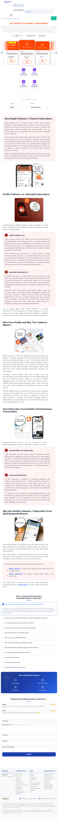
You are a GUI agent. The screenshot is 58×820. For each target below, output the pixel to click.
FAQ (31, 792)
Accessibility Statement (35, 788)
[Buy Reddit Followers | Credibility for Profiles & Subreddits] (8, 4)
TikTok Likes (46, 781)
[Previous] (2, 52)
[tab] (15, 681)
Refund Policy (19, 775)
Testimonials (32, 790)
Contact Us (32, 774)
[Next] (56, 52)
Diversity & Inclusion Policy (22, 784)
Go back (54, 16)
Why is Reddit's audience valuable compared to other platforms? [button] (21, 647)
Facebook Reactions (48, 786)
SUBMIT (29, 754)
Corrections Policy (20, 783)
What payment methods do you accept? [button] (15, 667)
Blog (31, 781)
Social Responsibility (34, 784)
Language (5, 771)
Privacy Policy (19, 779)
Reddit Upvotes (50, 31)
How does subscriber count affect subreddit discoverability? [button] (20, 627)
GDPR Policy (18, 781)
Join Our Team (33, 779)
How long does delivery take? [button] (12, 662)
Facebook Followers (48, 784)
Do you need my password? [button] (12, 657)
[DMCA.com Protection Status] (6, 799)
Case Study (18, 793)
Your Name (5, 735)
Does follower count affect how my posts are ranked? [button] (18, 642)
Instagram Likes (47, 775)
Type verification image (8, 747)
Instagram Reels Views (49, 777)
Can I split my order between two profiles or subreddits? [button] (19, 623)
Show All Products (18, 10)
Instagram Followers (48, 774)
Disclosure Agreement (20, 792)
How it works (33, 777)
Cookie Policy (19, 790)
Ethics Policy (18, 786)
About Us (32, 775)
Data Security (33, 786)
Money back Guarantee (35, 783)
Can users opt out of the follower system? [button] (16, 637)
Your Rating (5, 721)
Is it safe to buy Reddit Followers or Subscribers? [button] (17, 652)
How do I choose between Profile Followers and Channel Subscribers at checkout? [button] (26, 618)
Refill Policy (18, 777)
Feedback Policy (19, 788)
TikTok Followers (47, 779)
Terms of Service (19, 774)
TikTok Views (47, 783)
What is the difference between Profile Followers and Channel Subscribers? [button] (24, 604)
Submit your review (7, 724)
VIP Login (29, 11)
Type (7, 51)
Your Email (4, 741)
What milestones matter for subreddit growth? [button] (17, 632)
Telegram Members (48, 788)
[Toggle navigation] (11, 14)
